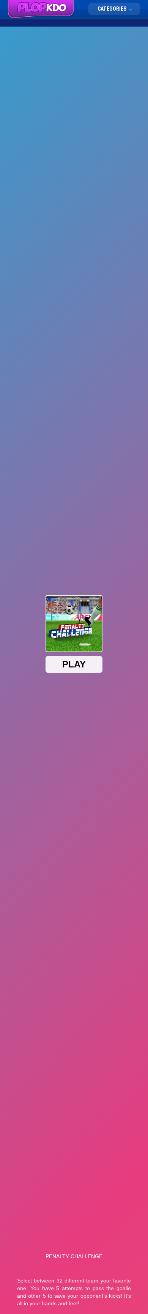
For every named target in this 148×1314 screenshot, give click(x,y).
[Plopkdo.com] (41, 9)
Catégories (113, 9)
